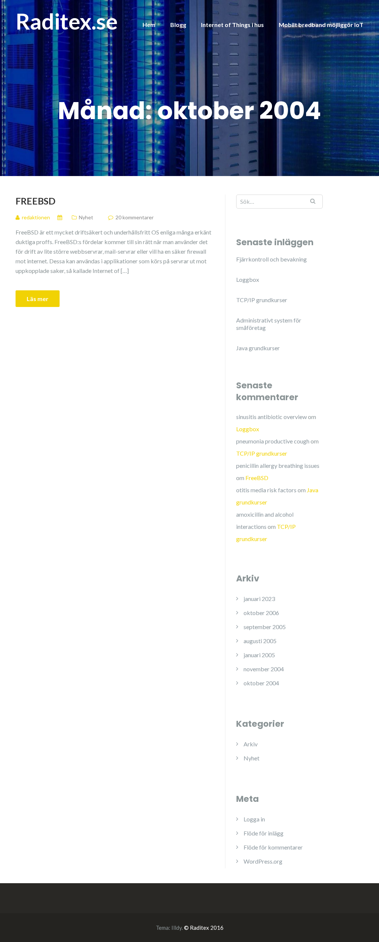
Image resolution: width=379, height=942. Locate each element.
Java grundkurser (258, 347)
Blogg (178, 24)
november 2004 (264, 668)
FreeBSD (36, 200)
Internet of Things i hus (232, 24)
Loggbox (247, 279)
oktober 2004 (261, 682)
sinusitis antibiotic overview (271, 416)
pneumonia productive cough (272, 441)
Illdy (176, 927)
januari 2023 (259, 598)
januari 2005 (259, 654)
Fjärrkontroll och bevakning (271, 259)
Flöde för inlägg (264, 833)
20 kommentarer (134, 217)
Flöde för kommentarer (273, 847)
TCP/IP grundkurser (261, 299)
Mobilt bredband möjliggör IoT (321, 24)
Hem (148, 24)
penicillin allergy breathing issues (277, 465)
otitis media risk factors (266, 489)
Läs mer (37, 298)
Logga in (254, 819)
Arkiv (251, 743)
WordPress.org (263, 861)
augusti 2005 (260, 640)
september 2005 (265, 626)
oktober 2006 (261, 612)
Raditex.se (67, 21)
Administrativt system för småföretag (268, 324)
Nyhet (86, 217)
